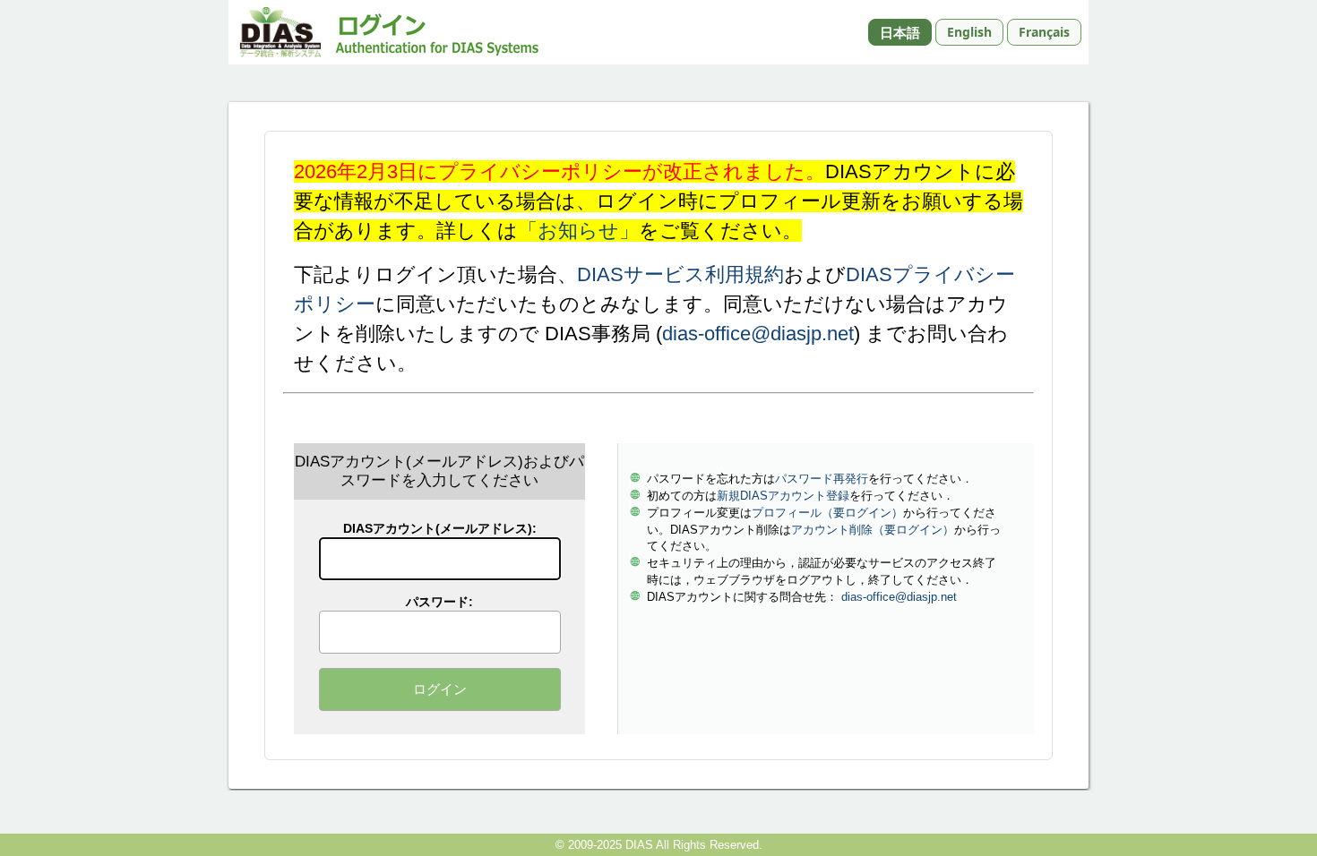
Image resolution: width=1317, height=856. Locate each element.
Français (1044, 31)
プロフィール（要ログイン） (827, 512)
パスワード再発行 (821, 478)
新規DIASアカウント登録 (783, 495)
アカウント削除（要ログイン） (872, 529)
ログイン (440, 689)
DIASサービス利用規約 (680, 274)
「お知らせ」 (578, 230)
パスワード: (439, 602)
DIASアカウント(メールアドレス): (440, 528)
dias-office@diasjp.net (758, 333)
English (969, 31)
